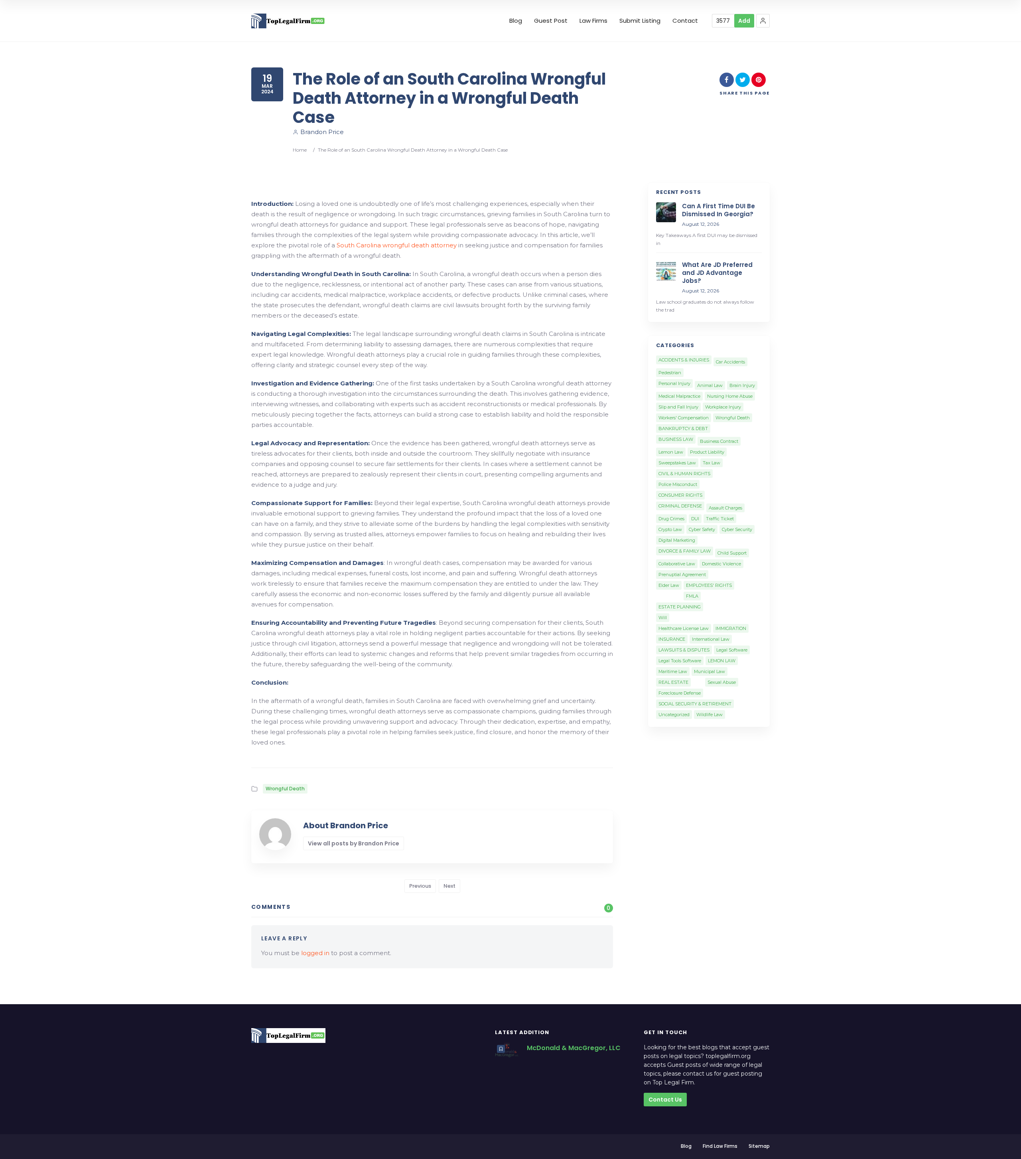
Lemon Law (670, 452)
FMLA (692, 596)
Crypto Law (670, 529)
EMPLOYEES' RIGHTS (709, 585)
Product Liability (707, 452)
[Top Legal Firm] (288, 21)
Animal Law (710, 385)
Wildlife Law (709, 714)
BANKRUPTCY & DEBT (683, 428)
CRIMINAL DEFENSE (680, 506)
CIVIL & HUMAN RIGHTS (684, 473)
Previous (420, 886)
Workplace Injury (723, 407)
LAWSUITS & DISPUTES (684, 650)
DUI (695, 518)
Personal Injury (674, 383)
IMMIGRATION (730, 628)
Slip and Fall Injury (678, 407)
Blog (515, 21)
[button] (763, 21)
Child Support (732, 553)
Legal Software (731, 650)
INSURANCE (671, 639)
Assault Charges (725, 508)
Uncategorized (674, 714)
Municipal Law (709, 671)
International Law (710, 639)
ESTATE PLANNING (679, 607)
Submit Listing (639, 21)
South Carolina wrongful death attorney (397, 245)
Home (300, 150)
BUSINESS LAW (675, 439)
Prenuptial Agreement (682, 574)
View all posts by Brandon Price (353, 843)
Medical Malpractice (679, 396)
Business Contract (719, 441)
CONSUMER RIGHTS (680, 495)
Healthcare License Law (683, 628)
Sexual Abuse (722, 682)
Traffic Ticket (720, 518)
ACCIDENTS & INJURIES (683, 360)
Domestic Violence (721, 564)
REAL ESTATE (673, 682)
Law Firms (593, 21)
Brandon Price (322, 132)
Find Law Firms (720, 1146)
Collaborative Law (676, 564)
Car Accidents (730, 362)
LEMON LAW (721, 660)
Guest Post (551, 21)
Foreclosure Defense (679, 693)
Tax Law (711, 463)
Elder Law (668, 585)
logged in (315, 953)
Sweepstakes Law (677, 463)
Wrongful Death (285, 788)
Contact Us (665, 1100)
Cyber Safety (702, 529)
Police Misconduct (677, 484)
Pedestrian (669, 372)
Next (449, 886)
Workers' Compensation (683, 418)
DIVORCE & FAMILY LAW (684, 551)
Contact (685, 21)
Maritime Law (672, 671)
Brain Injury (742, 385)
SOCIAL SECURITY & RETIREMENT (694, 704)
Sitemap (759, 1146)
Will (662, 617)
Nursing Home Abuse (730, 396)
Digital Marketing (676, 540)
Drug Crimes (671, 518)
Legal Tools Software (679, 660)
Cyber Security (737, 529)
